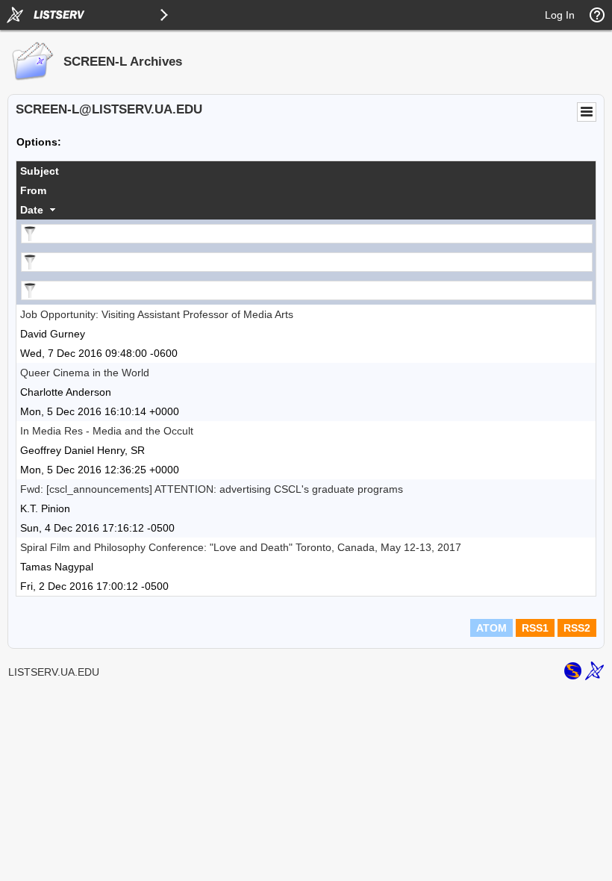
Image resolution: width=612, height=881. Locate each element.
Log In (560, 15)
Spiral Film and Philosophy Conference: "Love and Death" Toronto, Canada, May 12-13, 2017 (240, 547)
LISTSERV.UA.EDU (53, 672)
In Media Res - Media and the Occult (106, 431)
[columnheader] (306, 171)
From (33, 190)
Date (31, 210)
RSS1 (535, 628)
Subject (39, 171)
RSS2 (576, 628)
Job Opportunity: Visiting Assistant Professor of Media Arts (156, 314)
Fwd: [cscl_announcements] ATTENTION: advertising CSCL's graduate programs (211, 489)
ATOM (491, 628)
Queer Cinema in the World (84, 373)
